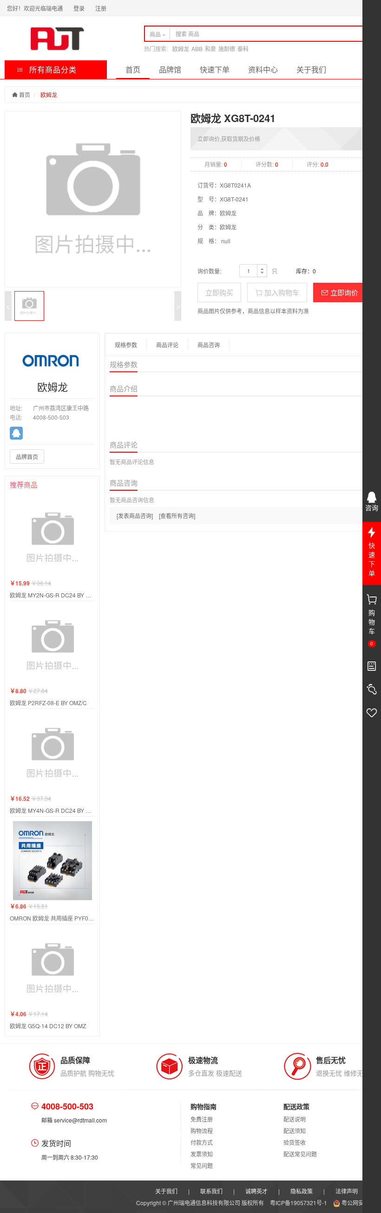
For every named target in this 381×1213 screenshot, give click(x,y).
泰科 (243, 48)
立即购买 (219, 292)
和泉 (210, 48)
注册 (100, 8)
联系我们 (211, 1191)
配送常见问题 (300, 1154)
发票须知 (201, 1154)
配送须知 (294, 1131)
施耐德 (226, 48)
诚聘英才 (256, 1191)
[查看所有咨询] (177, 515)
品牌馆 (170, 69)
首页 (132, 69)
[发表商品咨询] (135, 515)
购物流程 (201, 1131)
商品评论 (167, 345)
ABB (197, 48)
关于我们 (311, 69)
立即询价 (343, 292)
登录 (79, 8)
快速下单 (215, 69)
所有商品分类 (52, 69)
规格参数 (126, 345)
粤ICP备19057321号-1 (299, 1203)
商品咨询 (208, 345)
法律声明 (346, 1191)
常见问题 (201, 1165)
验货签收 (294, 1142)
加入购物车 (281, 292)
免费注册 (201, 1119)
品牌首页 (27, 457)
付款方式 (201, 1142)
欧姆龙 (180, 48)
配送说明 (294, 1119)
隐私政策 (301, 1191)
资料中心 (263, 69)
